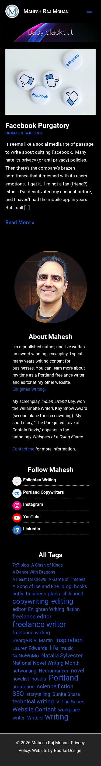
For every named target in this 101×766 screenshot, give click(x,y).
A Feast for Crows (29, 579)
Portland (63, 678)
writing (56, 717)
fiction (73, 609)
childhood (72, 593)
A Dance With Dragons (33, 572)
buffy (17, 593)
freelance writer (39, 624)
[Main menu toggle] (89, 11)
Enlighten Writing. (29, 389)
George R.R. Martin (32, 640)
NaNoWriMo (25, 655)
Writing (34, 133)
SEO (18, 693)
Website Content (34, 709)
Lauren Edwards (29, 648)
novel (77, 670)
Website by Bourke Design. (57, 750)
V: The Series (70, 701)
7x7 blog (20, 565)
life (54, 648)
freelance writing (31, 632)
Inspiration (69, 639)
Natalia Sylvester (62, 655)
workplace (69, 710)
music (67, 648)
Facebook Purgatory (37, 125)
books (80, 586)
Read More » (19, 222)
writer (18, 718)
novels (39, 679)
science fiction (55, 686)
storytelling (38, 694)
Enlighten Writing (46, 609)
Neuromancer (53, 671)
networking (24, 671)
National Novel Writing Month (45, 663)
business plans (43, 593)
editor (19, 609)
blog (66, 586)
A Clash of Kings (47, 565)
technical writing (33, 701)
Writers (35, 718)
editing (62, 601)
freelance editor (31, 616)
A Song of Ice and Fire (35, 586)
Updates (14, 133)
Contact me (23, 449)
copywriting (30, 601)
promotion (23, 686)
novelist (20, 679)
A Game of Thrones (66, 579)
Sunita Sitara (66, 694)
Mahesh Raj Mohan (46, 11)
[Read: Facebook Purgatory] (50, 81)
